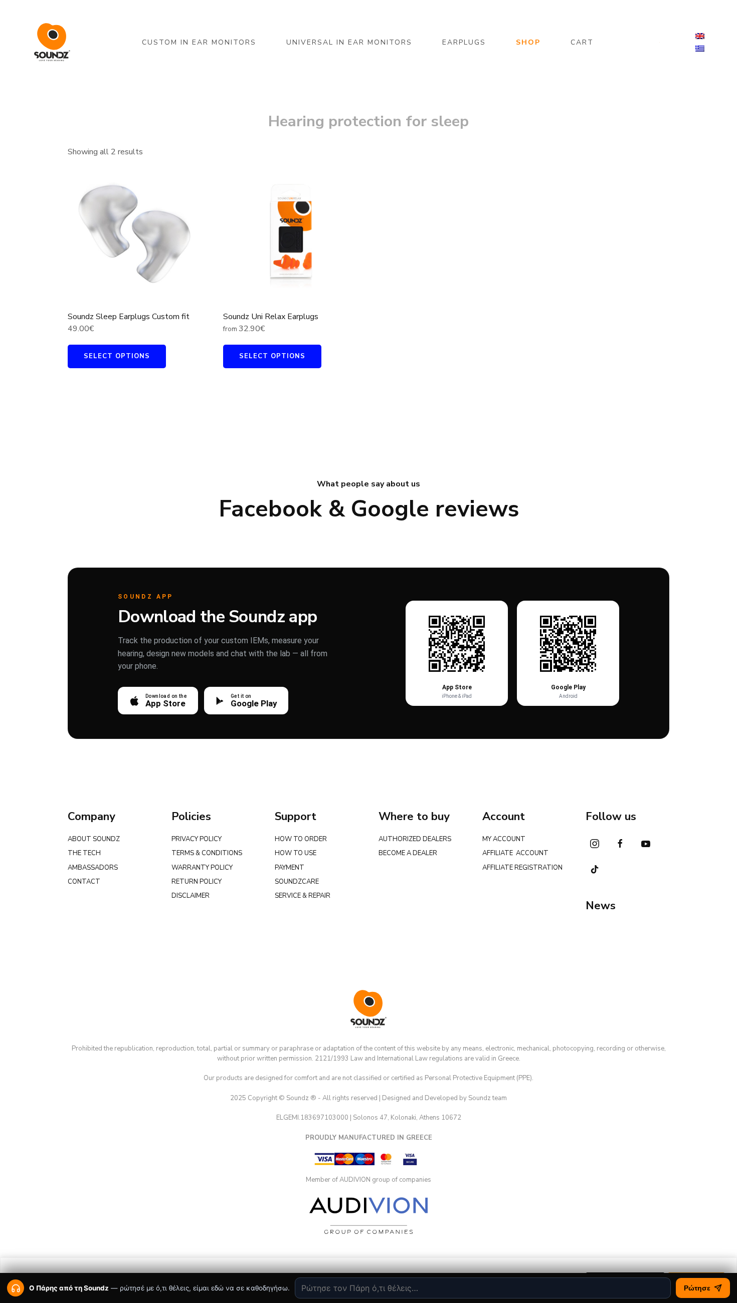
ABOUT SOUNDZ (94, 839)
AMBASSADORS (93, 867)
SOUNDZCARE (297, 881)
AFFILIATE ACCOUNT (515, 853)
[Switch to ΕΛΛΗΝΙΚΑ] (699, 49)
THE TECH (84, 853)
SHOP (528, 42)
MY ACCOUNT (503, 839)
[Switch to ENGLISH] (699, 36)
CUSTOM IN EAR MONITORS (199, 42)
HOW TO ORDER (301, 839)
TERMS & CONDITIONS (206, 853)
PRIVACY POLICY (196, 839)
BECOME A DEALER (408, 853)
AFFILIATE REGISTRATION (522, 867)
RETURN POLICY (196, 881)
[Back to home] (52, 42)
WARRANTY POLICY (202, 867)
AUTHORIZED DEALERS (415, 839)
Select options (117, 356)
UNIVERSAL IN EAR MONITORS (349, 42)
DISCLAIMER (190, 895)
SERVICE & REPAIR (302, 895)
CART (582, 42)
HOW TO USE (295, 853)
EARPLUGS (464, 42)
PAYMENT (289, 867)
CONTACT (84, 881)
